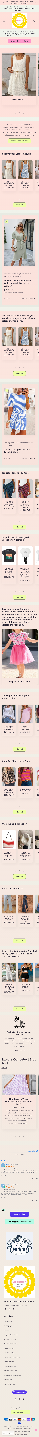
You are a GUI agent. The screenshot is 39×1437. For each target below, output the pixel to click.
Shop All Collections (19, 41)
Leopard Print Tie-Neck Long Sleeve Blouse (9, 790)
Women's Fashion (10, 1339)
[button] (4, 20)
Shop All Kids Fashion (18, 681)
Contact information (20, 1434)
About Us (7, 1330)
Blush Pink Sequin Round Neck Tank (25, 728)
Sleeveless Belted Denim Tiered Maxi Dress (25, 919)
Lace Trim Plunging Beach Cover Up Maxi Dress (9, 987)
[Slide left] (15, 113)
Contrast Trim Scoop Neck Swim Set (25, 986)
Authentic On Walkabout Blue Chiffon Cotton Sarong (9, 503)
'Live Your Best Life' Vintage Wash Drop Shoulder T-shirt (9, 571)
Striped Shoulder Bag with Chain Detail (8, 854)
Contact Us (18, 1050)
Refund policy (17, 1428)
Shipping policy (26, 1431)
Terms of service (15, 1431)
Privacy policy (28, 1428)
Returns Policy (9, 1353)
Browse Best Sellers (19, 141)
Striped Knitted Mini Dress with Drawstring (25, 183)
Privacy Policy (9, 1362)
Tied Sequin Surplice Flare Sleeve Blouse (8, 728)
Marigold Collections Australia (18, 1426)
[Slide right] (24, 113)
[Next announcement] (36, 3)
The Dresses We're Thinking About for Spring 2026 (18, 1102)
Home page (8, 1326)
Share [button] (8, 299)
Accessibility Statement (12, 1375)
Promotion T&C (9, 1384)
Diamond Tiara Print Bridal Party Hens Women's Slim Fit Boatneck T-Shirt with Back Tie (25, 572)
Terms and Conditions (12, 1357)
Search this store (10, 1366)
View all (19, 205)
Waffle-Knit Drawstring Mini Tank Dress (9, 183)
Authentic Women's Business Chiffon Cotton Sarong (25, 504)
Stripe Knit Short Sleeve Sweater (25, 790)
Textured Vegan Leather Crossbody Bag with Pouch (25, 854)
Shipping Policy (9, 1348)
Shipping (6, 292)
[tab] (19, 1154)
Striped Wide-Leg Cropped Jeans (9, 918)
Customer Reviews (11, 1371)
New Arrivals (17, 100)
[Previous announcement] (4, 3)
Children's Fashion (10, 1344)
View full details (27, 299)
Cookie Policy (8, 1380)
